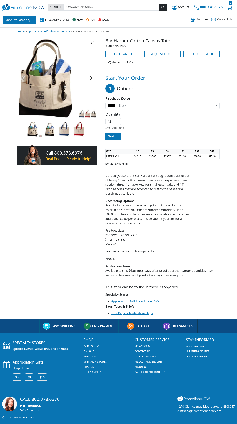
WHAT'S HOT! (92, 356)
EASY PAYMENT (103, 326)
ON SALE (89, 351)
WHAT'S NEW (91, 346)
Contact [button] (225, 19)
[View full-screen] (92, 42)
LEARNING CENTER (197, 351)
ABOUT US (141, 367)
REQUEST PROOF (201, 54)
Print (132, 62)
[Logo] (23, 6)
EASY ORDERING (63, 326)
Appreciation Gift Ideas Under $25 (49, 31)
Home (21, 31)
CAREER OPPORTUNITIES (150, 372)
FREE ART (142, 326)
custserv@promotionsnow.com (199, 411)
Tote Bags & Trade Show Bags (132, 313)
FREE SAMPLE (123, 54)
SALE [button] (105, 20)
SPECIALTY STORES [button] (57, 20)
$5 (17, 377)
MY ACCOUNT (143, 346)
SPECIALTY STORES (95, 361)
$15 (42, 377)
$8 (29, 377)
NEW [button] (80, 20)
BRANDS (89, 367)
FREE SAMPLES (182, 326)
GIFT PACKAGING (196, 356)
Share (115, 62)
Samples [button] (202, 19)
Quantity (112, 114)
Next (111, 136)
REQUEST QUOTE (162, 54)
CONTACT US (143, 351)
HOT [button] (92, 20)
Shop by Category (18, 20)
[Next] (90, 78)
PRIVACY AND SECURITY (149, 361)
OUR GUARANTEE (145, 356)
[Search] (163, 7)
